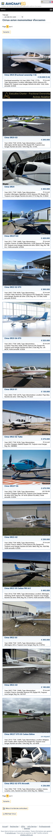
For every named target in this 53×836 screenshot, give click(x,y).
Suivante (6, 32)
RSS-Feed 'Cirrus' (10, 814)
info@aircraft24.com (26, 835)
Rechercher (14, 826)
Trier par (5, 15)
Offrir (23, 826)
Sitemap (27, 828)
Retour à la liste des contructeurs (16, 808)
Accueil (5, 826)
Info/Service (32, 826)
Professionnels (44, 826)
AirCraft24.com (11, 833)
